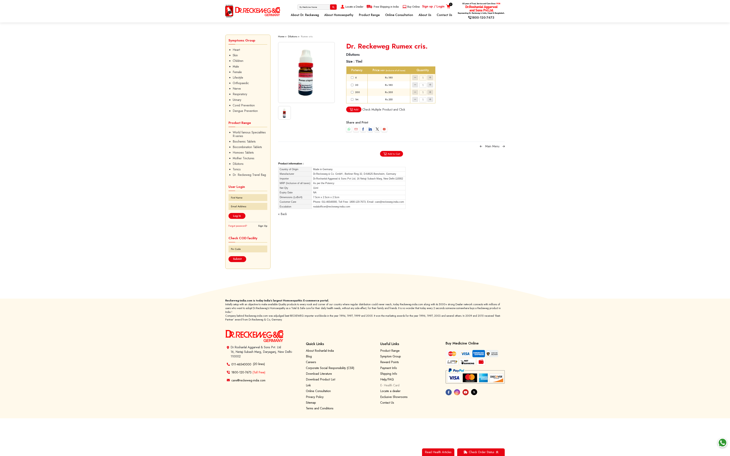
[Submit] (333, 7)
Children (238, 61)
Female (237, 72)
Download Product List (320, 379)
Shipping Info (388, 373)
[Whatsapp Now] (722, 442)
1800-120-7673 (248, 372)
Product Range (369, 15)
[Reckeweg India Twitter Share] (377, 129)
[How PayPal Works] (475, 376)
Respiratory (240, 94)
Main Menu (492, 146)
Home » (282, 36)
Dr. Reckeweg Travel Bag (249, 175)
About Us (425, 15)
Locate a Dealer (354, 7)
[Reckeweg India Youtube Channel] (466, 392)
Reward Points (389, 362)
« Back (282, 214)
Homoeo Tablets (243, 152)
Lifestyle (238, 77)
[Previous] (481, 146)
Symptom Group (390, 356)
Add (356, 109)
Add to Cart (394, 154)
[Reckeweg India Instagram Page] (457, 392)
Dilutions (238, 164)
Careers (311, 362)
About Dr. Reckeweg (305, 15)
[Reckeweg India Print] (384, 129)
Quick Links (315, 343)
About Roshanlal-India (320, 350)
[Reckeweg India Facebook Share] (363, 129)
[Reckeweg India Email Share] (356, 129)
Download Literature (319, 373)
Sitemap (311, 402)
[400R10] (306, 72)
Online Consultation (399, 15)
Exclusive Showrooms (394, 397)
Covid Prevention (244, 105)
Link (308, 385)
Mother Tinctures (243, 158)
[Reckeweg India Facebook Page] (449, 392)
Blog (309, 356)
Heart (236, 50)
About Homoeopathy (338, 15)
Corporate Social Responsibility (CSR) (330, 368)
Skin (235, 55)
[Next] (503, 146)
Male (236, 66)
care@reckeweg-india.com (248, 380)
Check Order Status (481, 452)
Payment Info (388, 368)
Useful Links (389, 343)
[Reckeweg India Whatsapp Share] (349, 129)
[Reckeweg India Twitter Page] (474, 392)
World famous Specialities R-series (249, 134)
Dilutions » (293, 36)
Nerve (237, 88)
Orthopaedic (241, 83)
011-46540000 (241, 364)
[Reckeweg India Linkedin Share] (370, 129)
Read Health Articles (438, 452)
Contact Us (444, 15)
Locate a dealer (390, 391)
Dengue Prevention (245, 111)
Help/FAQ (387, 379)
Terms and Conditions (319, 408)
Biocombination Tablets (247, 147)
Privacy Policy (315, 397)
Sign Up (262, 226)
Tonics (237, 169)
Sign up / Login (433, 6)
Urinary (237, 100)
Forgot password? (238, 226)
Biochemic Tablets (244, 141)
